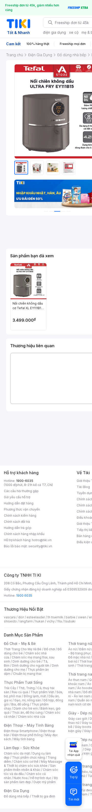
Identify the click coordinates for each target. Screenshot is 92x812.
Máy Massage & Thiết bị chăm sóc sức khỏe (33, 764)
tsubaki (69, 621)
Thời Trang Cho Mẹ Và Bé (22, 649)
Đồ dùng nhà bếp (16, 796)
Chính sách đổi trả (17, 522)
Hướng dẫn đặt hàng (18, 503)
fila (59, 621)
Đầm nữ (84, 649)
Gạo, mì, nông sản (27, 700)
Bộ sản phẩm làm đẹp (31, 780)
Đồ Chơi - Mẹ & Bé (20, 643)
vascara (10, 617)
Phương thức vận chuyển (22, 509)
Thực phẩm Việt (42, 692)
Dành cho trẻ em (26, 708)
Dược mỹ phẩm (44, 782)
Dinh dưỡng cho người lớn (30, 665)
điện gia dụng (54, 32)
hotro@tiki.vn (42, 540)
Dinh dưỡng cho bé (27, 661)
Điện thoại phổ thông (27, 735)
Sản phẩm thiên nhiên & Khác (30, 768)
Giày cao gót (77, 719)
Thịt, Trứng (27, 688)
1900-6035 (24, 481)
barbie (70, 617)
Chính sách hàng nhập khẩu (24, 534)
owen (82, 617)
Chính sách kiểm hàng (20, 515)
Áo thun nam (77, 680)
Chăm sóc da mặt (17, 753)
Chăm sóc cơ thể (26, 761)
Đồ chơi (49, 649)
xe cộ (73, 32)
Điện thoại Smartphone (21, 731)
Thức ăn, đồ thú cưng (27, 712)
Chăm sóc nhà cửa (31, 716)
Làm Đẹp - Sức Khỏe (22, 748)
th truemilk (55, 617)
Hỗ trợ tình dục (40, 778)
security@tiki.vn (40, 546)
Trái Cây (10, 688)
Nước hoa (21, 778)
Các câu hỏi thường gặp (21, 491)
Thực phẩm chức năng (28, 757)
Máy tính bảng (24, 739)
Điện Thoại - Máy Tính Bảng (29, 725)
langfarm (26, 621)
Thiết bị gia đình (43, 796)
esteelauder (36, 617)
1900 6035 (24, 595)
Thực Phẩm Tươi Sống (23, 682)
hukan (39, 621)
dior (21, 617)
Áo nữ (72, 649)
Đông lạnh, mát (35, 696)
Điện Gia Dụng (16, 790)
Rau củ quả (20, 692)
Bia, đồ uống (20, 704)
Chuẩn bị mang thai (27, 674)
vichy (51, 621)
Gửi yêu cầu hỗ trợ (17, 497)
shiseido (10, 621)
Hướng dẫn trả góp (17, 528)
